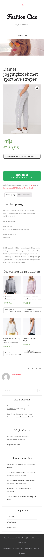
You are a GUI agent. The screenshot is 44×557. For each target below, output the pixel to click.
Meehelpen (28, 549)
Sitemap (22, 553)
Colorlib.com (22, 542)
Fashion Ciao (22, 16)
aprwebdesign (17, 374)
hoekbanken (11, 409)
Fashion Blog (11, 517)
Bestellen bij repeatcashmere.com (22, 176)
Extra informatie (24, 195)
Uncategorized (12, 527)
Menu (20, 35)
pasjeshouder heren (14, 445)
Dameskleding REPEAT (10, 188)
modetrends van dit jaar (24, 417)
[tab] (10, 195)
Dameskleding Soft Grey (27, 188)
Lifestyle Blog (11, 522)
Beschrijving (10, 195)
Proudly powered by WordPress (15, 538)
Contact (37, 549)
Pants (32, 185)
